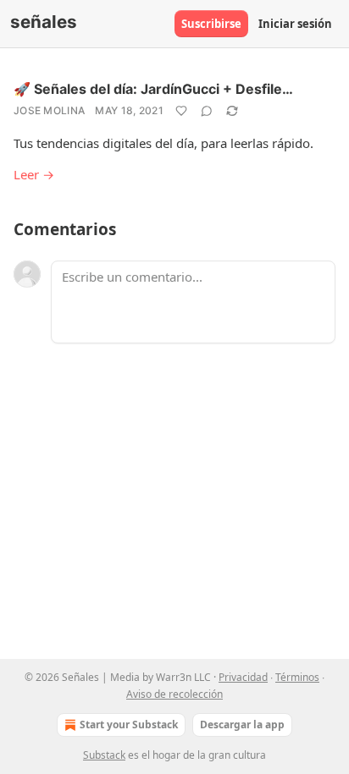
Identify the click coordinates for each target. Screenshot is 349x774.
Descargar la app (242, 724)
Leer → (34, 174)
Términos (297, 677)
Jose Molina (49, 110)
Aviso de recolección (174, 694)
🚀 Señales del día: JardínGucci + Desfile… (153, 88)
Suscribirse (211, 23)
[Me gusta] (181, 111)
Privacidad (243, 677)
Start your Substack (129, 724)
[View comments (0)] (207, 111)
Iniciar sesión (295, 23)
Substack (104, 755)
